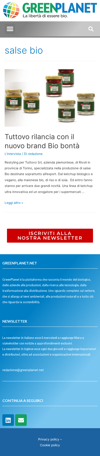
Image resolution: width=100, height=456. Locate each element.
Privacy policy (48, 439)
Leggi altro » (14, 203)
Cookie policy (50, 445)
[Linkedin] (8, 420)
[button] (10, 29)
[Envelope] (21, 420)
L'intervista (13, 154)
